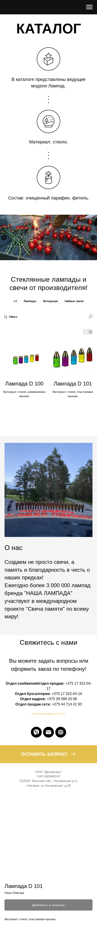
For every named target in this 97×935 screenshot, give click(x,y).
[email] (48, 732)
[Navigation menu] (89, 7)
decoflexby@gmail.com (48, 713)
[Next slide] (93, 237)
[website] (60, 732)
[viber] (36, 732)
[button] (48, 754)
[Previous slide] (4, 237)
